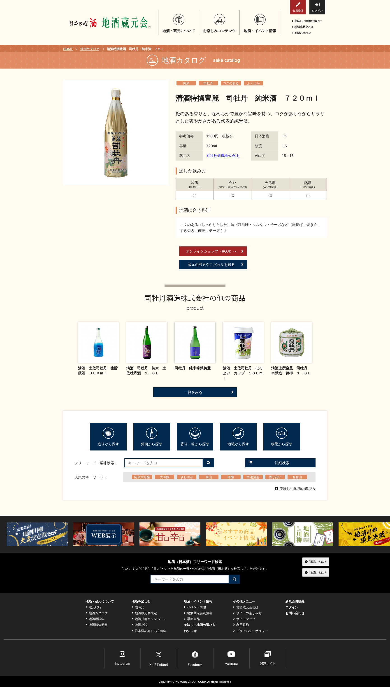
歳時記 (139, 607)
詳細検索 (282, 463)
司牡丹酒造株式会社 (222, 155)
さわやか (186, 477)
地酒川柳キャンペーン (150, 619)
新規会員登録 (295, 601)
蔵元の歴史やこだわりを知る (211, 264)
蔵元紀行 (95, 607)
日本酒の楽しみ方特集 (150, 631)
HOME (68, 49)
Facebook (195, 664)
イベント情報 (196, 607)
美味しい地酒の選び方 (308, 21)
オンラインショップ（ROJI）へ (211, 251)
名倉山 (297, 477)
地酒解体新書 (98, 625)
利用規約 (242, 625)
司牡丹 (208, 83)
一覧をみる (193, 392)
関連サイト (268, 663)
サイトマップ (245, 619)
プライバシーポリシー (252, 631)
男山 (209, 477)
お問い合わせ (303, 32)
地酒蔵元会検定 (146, 613)
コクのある (231, 83)
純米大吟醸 (142, 477)
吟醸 (231, 477)
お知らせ (190, 631)
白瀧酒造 (253, 477)
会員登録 (297, 10)
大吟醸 (164, 477)
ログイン (317, 10)
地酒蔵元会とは (304, 26)
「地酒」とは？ (317, 572)
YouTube (231, 664)
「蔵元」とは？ (317, 561)
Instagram (122, 663)
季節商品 (193, 619)
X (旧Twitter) (158, 664)
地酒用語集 (96, 619)
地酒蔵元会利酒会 (199, 613)
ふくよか (253, 83)
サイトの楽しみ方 (249, 613)
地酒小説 (141, 625)
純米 (186, 83)
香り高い (275, 477)
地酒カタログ (89, 49)
